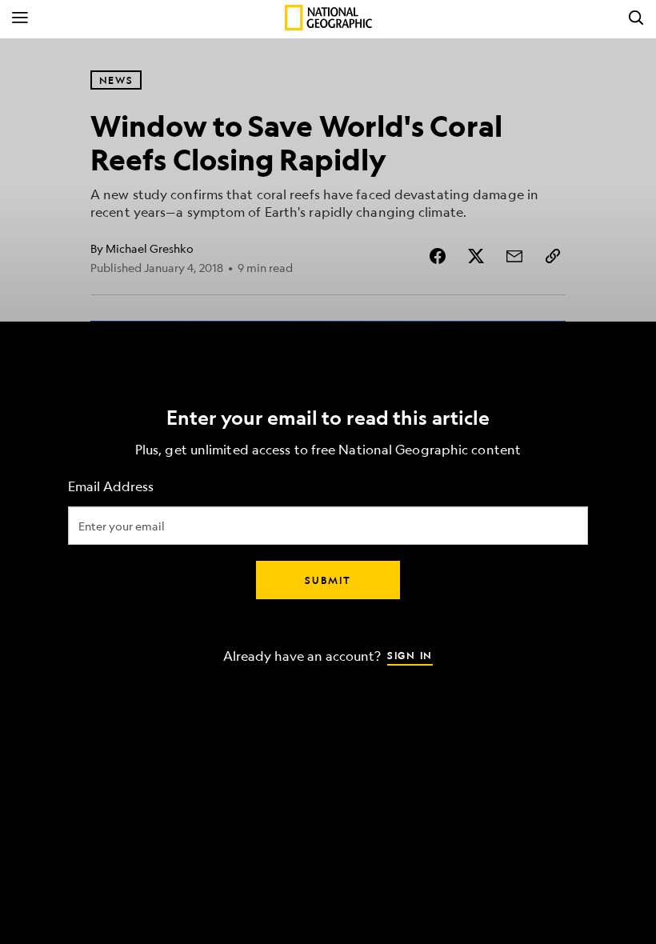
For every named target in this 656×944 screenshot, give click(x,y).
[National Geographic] (328, 17)
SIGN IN (410, 655)
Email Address (111, 486)
